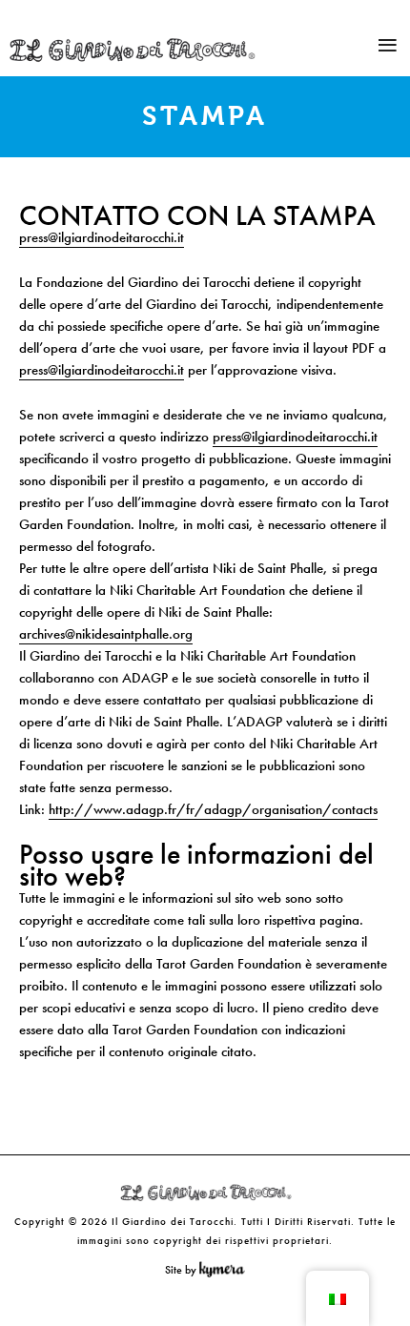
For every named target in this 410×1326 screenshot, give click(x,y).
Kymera (226, 1269)
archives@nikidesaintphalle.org (106, 633)
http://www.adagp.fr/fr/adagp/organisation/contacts (213, 809)
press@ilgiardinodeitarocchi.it (101, 237)
